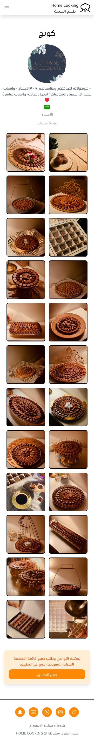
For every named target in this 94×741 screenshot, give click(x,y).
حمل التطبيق (47, 674)
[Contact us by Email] (33, 712)
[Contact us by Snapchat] (20, 712)
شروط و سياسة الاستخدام (47, 725)
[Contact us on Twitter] (74, 712)
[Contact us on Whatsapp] (47, 712)
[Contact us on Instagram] (60, 712)
